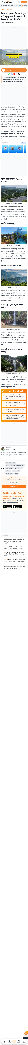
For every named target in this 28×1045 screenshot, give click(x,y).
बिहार (9, 5)
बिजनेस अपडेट (18, 496)
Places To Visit (9, 473)
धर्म (23, 496)
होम (1, 5)
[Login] (14, 1041)
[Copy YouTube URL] (14, 74)
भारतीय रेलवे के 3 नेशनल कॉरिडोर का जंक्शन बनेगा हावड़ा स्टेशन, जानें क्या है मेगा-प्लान (14, 547)
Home (2, 9)
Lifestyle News (18, 468)
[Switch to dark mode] (19, 2)
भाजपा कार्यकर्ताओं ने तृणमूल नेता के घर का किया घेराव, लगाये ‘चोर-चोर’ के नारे (14, 567)
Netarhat (8, 471)
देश (4, 496)
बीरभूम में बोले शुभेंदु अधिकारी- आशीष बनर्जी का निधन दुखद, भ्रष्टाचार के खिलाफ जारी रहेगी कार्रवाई (14, 541)
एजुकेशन (7, 496)
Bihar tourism (9, 468)
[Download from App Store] (17, 506)
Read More (3, 458)
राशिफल (9, 498)
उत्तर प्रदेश (13, 5)
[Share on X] (19, 74)
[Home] (8, 2)
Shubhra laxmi (9, 22)
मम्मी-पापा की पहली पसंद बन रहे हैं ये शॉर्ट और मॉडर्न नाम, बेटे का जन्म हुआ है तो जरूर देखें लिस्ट (15, 396)
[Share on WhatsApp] (9, 74)
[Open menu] (2, 2)
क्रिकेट (5, 498)
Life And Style (9, 9)
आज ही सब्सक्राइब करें (14, 486)
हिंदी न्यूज (14, 500)
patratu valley (16, 471)
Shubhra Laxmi (11, 449)
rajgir (16, 473)
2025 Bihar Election (11, 462)
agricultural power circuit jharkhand (15, 465)
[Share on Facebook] (12, 74)
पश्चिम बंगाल (18, 5)
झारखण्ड (5, 5)
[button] (14, 57)
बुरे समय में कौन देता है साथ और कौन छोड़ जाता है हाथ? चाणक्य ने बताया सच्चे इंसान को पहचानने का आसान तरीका (15, 403)
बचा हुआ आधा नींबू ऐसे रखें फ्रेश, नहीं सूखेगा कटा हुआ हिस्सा (15, 410)
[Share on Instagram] (16, 74)
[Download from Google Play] (7, 506)
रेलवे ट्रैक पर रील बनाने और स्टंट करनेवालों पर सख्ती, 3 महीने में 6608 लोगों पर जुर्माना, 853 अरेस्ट (14, 554)
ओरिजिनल (25, 5)
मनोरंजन (12, 496)
